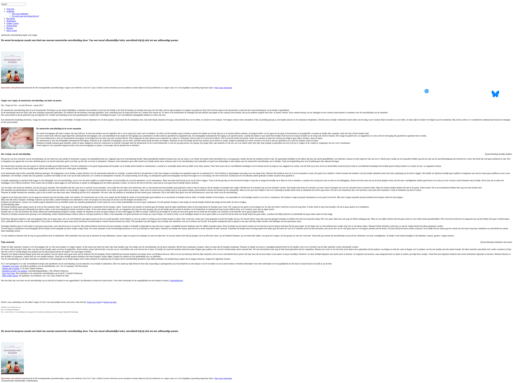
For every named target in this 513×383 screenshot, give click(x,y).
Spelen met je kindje (10, 268)
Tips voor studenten (20, 14)
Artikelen (10, 11)
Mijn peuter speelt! (10, 276)
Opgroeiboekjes (176, 280)
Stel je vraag (11, 30)
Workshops (11, 21)
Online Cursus (12, 23)
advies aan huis (110, 302)
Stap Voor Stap (8, 273)
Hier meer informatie (223, 88)
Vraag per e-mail (94, 302)
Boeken (9, 28)
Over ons (10, 9)
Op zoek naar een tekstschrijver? (25, 16)
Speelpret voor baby (10, 266)
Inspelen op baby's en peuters (14, 271)
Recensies (10, 18)
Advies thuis (11, 26)
